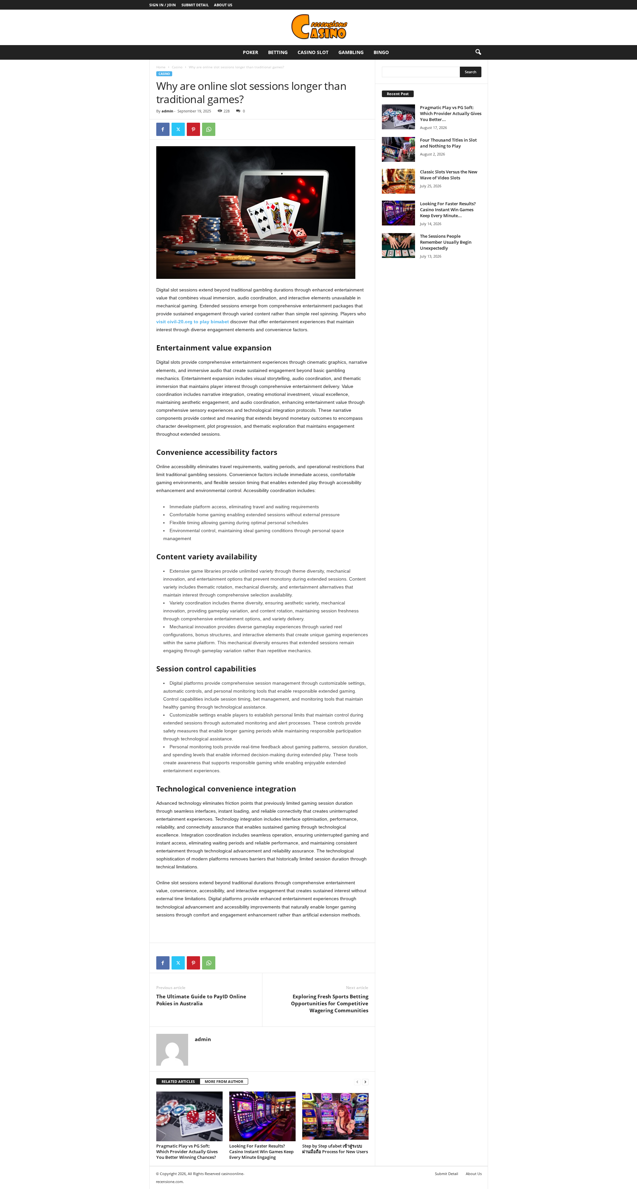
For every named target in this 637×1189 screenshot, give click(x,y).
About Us (223, 4)
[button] (478, 52)
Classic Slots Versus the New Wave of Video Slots (448, 175)
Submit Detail (195, 4)
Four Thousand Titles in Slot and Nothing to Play (448, 143)
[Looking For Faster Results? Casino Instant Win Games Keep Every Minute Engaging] (262, 1116)
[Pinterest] (193, 129)
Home (161, 67)
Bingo (381, 52)
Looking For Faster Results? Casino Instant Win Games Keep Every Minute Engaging (261, 1151)
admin (167, 110)
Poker (250, 52)
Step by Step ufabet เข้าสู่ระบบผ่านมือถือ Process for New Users (335, 1149)
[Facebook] (163, 129)
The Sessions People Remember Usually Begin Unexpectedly (445, 242)
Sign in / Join (162, 4)
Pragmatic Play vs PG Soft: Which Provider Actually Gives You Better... (450, 113)
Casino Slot (313, 52)
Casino (177, 67)
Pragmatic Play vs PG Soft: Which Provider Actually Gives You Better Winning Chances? (187, 1151)
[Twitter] (178, 129)
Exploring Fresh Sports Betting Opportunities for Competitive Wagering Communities (329, 1003)
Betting (278, 52)
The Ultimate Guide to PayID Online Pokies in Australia (201, 1000)
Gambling (351, 52)
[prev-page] (357, 1081)
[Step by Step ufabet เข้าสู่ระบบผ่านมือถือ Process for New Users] (335, 1116)
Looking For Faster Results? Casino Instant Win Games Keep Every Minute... (448, 210)
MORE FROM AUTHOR (224, 1081)
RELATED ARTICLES (178, 1081)
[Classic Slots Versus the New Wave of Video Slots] (398, 181)
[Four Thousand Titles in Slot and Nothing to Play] (398, 149)
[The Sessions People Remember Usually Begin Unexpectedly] (398, 245)
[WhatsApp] (208, 129)
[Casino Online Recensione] (318, 27)
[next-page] (365, 1081)
